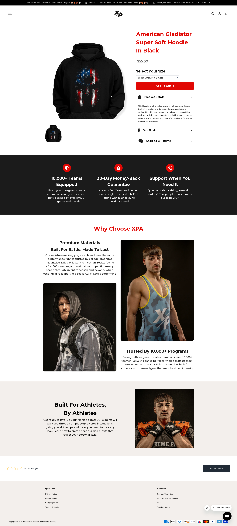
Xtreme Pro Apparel (31, 521)
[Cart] (226, 14)
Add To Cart (163, 85)
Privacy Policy (51, 494)
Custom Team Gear (165, 494)
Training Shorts (163, 507)
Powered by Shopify (48, 521)
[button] (10, 14)
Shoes (160, 502)
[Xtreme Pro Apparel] (118, 13)
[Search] (213, 14)
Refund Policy (51, 498)
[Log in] (219, 14)
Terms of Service (52, 507)
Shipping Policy (51, 502)
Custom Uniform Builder (167, 498)
